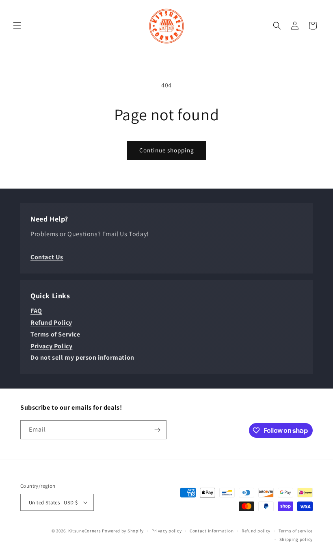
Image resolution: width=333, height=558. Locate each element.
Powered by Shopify (123, 531)
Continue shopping (166, 150)
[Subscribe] (157, 429)
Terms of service (296, 531)
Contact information (212, 531)
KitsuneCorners (84, 531)
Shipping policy (296, 539)
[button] (17, 26)
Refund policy (256, 531)
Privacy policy (166, 531)
